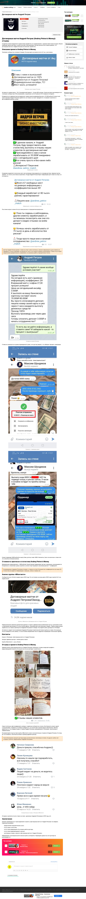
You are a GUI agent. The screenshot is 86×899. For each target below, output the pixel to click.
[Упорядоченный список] (22, 870)
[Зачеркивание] (20, 870)
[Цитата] (25, 870)
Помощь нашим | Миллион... (76, 104)
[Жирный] (14, 870)
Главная (20, 7)
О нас (59, 7)
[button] (66, 7)
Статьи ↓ (36, 7)
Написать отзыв (56, 34)
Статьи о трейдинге (51, 7)
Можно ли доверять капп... (76, 96)
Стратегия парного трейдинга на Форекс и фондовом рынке (75, 84)
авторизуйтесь (53, 861)
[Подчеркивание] (18, 870)
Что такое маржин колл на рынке (76, 88)
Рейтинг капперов (28, 7)
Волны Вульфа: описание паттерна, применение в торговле (76, 67)
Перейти (57, 895)
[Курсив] (16, 870)
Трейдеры (42, 7)
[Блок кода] (27, 870)
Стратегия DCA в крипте (73, 72)
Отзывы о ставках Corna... (76, 135)
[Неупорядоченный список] (24, 870)
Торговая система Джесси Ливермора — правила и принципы (74, 78)
